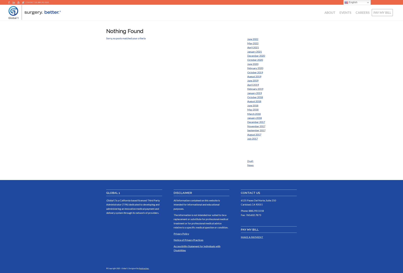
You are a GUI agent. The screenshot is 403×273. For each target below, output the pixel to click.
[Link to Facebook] (9, 2)
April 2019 (253, 84)
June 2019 (252, 80)
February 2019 (255, 88)
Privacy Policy (181, 233)
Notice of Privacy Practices (188, 239)
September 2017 (256, 130)
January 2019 (254, 93)
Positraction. (144, 268)
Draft (250, 161)
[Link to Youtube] (18, 2)
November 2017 (256, 126)
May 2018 (252, 109)
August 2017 (254, 134)
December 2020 (256, 55)
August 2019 (254, 76)
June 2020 (252, 64)
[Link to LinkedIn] (13, 2)
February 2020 (255, 68)
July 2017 (252, 138)
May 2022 (252, 43)
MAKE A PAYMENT (252, 237)
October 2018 (255, 97)
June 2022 (252, 39)
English (352, 2)
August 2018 (254, 101)
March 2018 (254, 113)
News (250, 165)
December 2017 (256, 121)
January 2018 (254, 117)
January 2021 (254, 51)
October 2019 (255, 72)
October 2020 (255, 59)
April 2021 (253, 47)
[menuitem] (329, 12)
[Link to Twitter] (23, 2)
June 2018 (252, 105)
